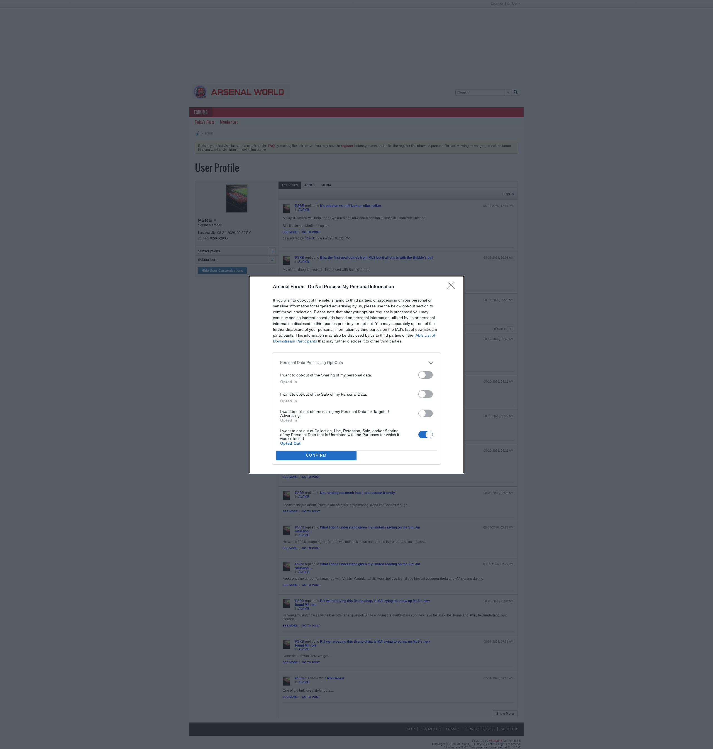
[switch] (425, 375)
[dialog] (356, 374)
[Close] (453, 287)
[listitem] (356, 363)
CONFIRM (316, 455)
